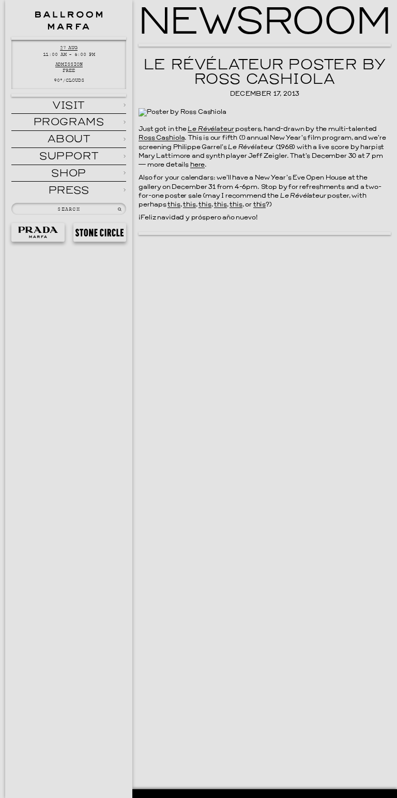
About (69, 140)
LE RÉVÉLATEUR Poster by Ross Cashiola (264, 73)
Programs (69, 122)
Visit (69, 106)
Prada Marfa (37, 232)
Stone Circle (99, 232)
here (197, 165)
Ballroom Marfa (68, 20)
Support (68, 157)
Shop (68, 174)
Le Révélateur (211, 129)
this (173, 205)
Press (69, 191)
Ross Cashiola (162, 138)
